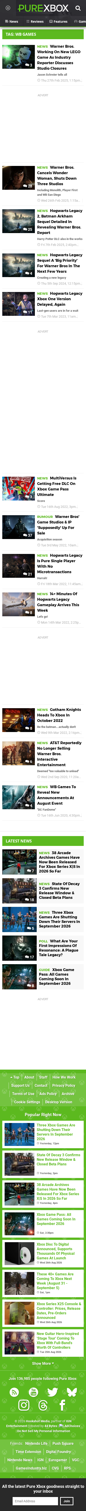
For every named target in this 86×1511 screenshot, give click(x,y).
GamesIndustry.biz (31, 1468)
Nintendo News (19, 1460)
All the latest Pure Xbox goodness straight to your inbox (43, 1489)
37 (29, 535)
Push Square (63, 1443)
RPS (67, 1468)
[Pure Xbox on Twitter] (52, 1393)
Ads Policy (48, 1094)
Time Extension (28, 1452)
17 (31, 957)
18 (31, 900)
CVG (55, 1468)
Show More (42, 1363)
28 (29, 186)
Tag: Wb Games (21, 34)
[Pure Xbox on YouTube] (33, 1393)
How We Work (64, 1077)
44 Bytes (50, 1426)
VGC (75, 1460)
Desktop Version (58, 1102)
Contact (41, 1085)
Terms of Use (23, 1094)
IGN (40, 1460)
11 (29, 312)
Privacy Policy (63, 1085)
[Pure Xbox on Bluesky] (72, 1393)
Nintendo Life (36, 1443)
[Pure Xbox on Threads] (43, 1406)
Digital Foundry (58, 1452)
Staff (43, 1077)
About (29, 1077)
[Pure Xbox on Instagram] (23, 1406)
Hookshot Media (38, 1421)
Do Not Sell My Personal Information (43, 1431)
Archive (68, 1094)
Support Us (20, 1085)
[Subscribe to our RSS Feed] (14, 1393)
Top (15, 1077)
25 (29, 229)
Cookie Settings (27, 1102)
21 (29, 574)
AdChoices (72, 1426)
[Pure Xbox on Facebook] (62, 1406)
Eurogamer (58, 1460)
